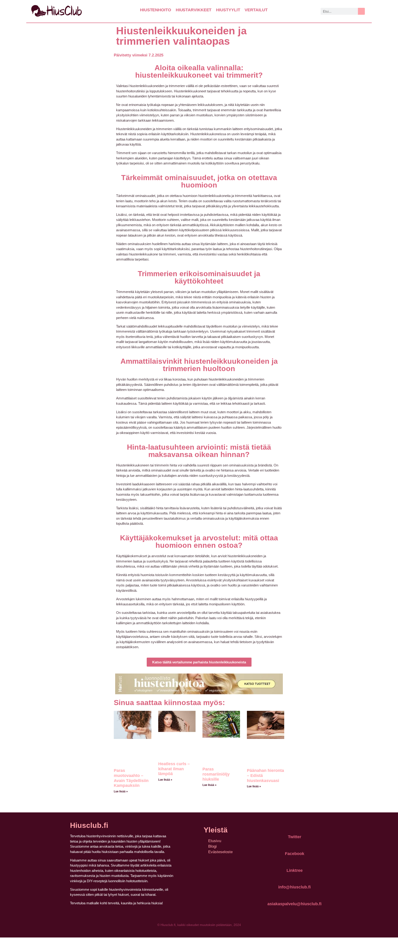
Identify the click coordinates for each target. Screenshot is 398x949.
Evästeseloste (220, 852)
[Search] (361, 11)
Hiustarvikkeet (194, 10)
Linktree (295, 870)
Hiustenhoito (155, 10)
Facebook (294, 853)
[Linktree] (294, 860)
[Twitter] (294, 826)
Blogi (212, 846)
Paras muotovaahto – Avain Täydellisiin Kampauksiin (131, 778)
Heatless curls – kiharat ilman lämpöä (174, 769)
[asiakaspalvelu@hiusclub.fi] (294, 893)
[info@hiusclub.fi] (294, 876)
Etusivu (214, 841)
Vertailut (256, 10)
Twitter (294, 837)
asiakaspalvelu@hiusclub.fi (294, 904)
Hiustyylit (228, 10)
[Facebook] (294, 843)
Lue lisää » (121, 791)
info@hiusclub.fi (294, 887)
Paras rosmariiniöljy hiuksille (216, 774)
